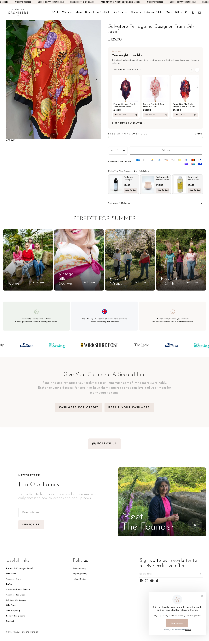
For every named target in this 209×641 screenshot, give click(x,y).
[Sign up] (199, 574)
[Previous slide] (9, 79)
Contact (10, 621)
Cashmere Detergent (128, 178)
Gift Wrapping (13, 611)
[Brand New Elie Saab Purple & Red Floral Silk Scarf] (185, 89)
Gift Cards (11, 605)
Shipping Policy (80, 574)
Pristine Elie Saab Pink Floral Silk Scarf (153, 105)
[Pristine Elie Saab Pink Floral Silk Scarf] (155, 89)
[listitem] (169, 12)
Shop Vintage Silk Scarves (127, 123)
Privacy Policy (79, 568)
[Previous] (191, 70)
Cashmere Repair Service (18, 589)
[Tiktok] (157, 580)
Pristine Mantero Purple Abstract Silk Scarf (124, 105)
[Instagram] (146, 580)
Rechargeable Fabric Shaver (162, 178)
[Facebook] (141, 580)
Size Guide (11, 574)
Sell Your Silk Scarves (16, 600)
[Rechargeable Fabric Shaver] (148, 184)
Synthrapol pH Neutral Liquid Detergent (193, 178)
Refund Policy (79, 579)
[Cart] (199, 12)
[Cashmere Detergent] (116, 184)
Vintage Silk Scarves (129, 70)
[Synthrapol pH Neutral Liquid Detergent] (180, 184)
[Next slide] (97, 79)
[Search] (186, 12)
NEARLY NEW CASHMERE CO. (26, 632)
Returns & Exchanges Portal (19, 568)
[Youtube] (152, 580)
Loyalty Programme (15, 616)
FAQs (9, 584)
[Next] (197, 70)
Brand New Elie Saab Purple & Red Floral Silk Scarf (184, 105)
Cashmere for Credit (16, 595)
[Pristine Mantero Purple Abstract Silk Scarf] (125, 89)
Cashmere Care (13, 579)
